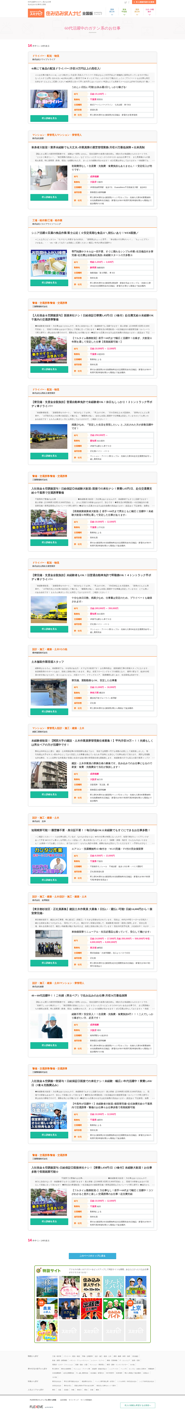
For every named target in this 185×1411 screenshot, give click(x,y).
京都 (91, 1390)
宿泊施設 (135, 1356)
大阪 (59, 1390)
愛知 (85, 1390)
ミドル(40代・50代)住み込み (127, 1381)
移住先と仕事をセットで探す (106, 1385)
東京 (53, 1390)
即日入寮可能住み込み (71, 1381)
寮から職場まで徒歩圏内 (133, 1373)
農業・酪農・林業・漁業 (122, 1356)
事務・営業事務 (112, 1360)
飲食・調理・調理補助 (59, 1360)
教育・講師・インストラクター (117, 1364)
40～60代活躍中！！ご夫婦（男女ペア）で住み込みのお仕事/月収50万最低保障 (79, 995)
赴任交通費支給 (69, 1373)
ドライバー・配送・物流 (72, 1356)
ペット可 (124, 1369)
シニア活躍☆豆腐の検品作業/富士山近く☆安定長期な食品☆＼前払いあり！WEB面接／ (85, 232)
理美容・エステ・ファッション (62, 1364)
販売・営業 (136, 1360)
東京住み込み (56, 1381)
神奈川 (79, 1390)
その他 (132, 1364)
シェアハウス (113, 1369)
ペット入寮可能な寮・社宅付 (104, 1381)
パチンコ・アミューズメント (79, 1360)
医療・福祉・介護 (81, 1364)
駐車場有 (119, 1373)
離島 (97, 1390)
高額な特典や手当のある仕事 (84, 1385)
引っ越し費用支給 (82, 1373)
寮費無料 (151, 1369)
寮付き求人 (68, 1385)
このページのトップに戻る (92, 1256)
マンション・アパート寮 (82, 1369)
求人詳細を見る (49, 118)
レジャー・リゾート (98, 1360)
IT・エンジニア (125, 1360)
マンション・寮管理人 (97, 1364)
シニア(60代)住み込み (146, 1381)
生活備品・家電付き (97, 1373)
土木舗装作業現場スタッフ (47, 661)
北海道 (66, 1390)
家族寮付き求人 (87, 1381)
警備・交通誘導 (87, 1356)
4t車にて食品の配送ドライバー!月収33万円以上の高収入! (66, 68)
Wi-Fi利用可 (110, 1373)
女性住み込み (56, 1385)
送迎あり (146, 1373)
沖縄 (72, 1390)
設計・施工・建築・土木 (103, 1356)
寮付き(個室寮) (66, 1369)
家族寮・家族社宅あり (99, 1369)
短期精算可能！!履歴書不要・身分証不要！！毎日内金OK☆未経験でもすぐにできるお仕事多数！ (90, 830)
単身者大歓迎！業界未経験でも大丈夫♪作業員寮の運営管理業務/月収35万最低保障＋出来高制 (88, 147)
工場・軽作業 (56, 1356)
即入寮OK (55, 1369)
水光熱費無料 (56, 1373)
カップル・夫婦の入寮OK (137, 1369)
